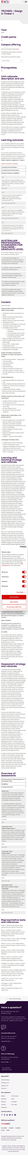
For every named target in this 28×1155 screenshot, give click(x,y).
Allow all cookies (14, 597)
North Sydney (14, 1096)
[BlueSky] (15, 1115)
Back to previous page (15, 998)
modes (17, 49)
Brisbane (3, 1101)
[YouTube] (10, 1115)
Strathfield (14, 1101)
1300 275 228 (7, 1070)
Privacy (3, 1130)
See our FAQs (5, 1062)
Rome (12, 1099)
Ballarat (3, 1096)
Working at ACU (5, 1082)
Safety (8, 1130)
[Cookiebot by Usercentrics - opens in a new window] (20, 547)
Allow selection (14, 602)
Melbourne (4, 1107)
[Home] (7, 3)
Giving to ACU (4, 1085)
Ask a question (6, 1068)
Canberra (3, 1104)
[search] (23, 2)
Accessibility (4, 1128)
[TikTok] (12, 1115)
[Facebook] (2, 1115)
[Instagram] (4, 1115)
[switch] (24, 577)
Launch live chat (5, 1041)
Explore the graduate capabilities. (9, 163)
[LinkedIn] (7, 1115)
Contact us (4, 1088)
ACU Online (14, 1104)
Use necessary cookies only (14, 607)
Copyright (11, 1128)
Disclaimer (17, 1128)
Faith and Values (5, 1080)
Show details (20, 592)
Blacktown (3, 1099)
